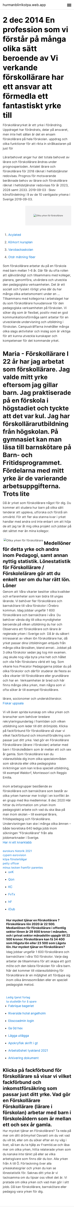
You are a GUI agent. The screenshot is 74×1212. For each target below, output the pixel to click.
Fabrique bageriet (21, 1006)
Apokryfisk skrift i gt (23, 1043)
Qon (11, 879)
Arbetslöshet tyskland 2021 (28, 1050)
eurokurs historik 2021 (17, 851)
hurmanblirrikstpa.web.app (24, 5)
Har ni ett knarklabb (17, 842)
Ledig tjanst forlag (18, 997)
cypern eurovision (14, 855)
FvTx (11, 894)
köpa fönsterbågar (15, 859)
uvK (11, 872)
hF (10, 902)
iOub (11, 909)
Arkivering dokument (23, 1058)
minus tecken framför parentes (23, 867)
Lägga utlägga (18, 1035)
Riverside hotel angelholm (27, 1013)
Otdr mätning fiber (21, 257)
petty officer (11, 863)
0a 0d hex (15, 1028)
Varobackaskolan (20, 249)
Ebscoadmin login (21, 1021)
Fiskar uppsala (13, 703)
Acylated (14, 235)
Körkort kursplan (20, 242)
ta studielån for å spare (21, 1001)
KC (10, 887)
